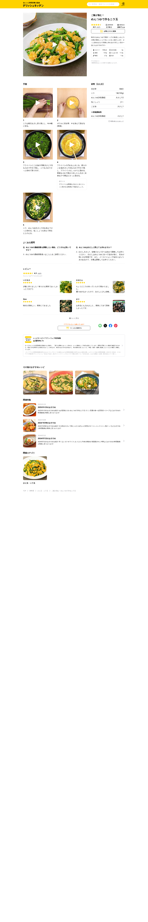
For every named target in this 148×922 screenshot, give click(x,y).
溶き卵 (93, 89)
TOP (24, 491)
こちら (49, 254)
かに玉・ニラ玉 (42, 491)
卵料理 (31, 491)
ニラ (93, 93)
